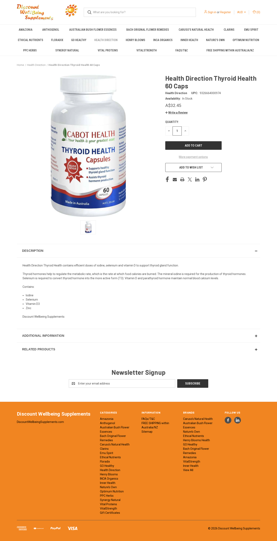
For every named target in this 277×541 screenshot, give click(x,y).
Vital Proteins (108, 50)
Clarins (229, 29)
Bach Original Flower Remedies (147, 29)
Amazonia (25, 29)
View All (188, 470)
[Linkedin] (197, 179)
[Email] (175, 179)
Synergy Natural (67, 50)
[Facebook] (167, 179)
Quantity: (172, 122)
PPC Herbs (30, 50)
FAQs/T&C (181, 50)
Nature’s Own (215, 40)
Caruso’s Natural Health (196, 29)
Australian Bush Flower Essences (93, 29)
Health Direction (106, 40)
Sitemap (147, 431)
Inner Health (189, 40)
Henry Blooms (135, 40)
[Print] (182, 179)
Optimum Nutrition (246, 40)
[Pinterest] (205, 179)
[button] (176, 112)
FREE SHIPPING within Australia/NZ (230, 50)
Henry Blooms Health (196, 440)
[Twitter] (190, 179)
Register (225, 12)
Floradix (57, 40)
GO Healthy (78, 40)
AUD (240, 12)
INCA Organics (163, 40)
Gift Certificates (110, 512)
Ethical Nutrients (30, 40)
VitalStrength (146, 50)
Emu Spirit (251, 29)
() (258, 12)
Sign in (212, 12)
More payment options (193, 157)
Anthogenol (50, 29)
